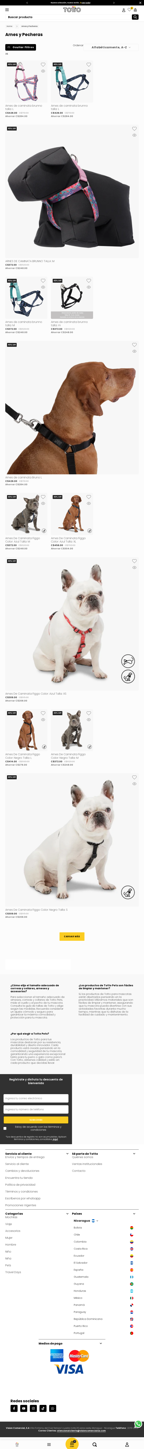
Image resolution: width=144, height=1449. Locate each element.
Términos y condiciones (21, 1192)
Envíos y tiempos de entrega (24, 1157)
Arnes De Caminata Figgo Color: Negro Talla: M (68, 756)
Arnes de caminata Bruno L (23, 477)
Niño (8, 1252)
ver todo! (85, 2)
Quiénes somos (82, 1157)
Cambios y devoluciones (22, 1171)
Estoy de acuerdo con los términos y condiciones (38, 1128)
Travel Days (13, 1272)
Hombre (10, 1245)
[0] (129, 10)
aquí (55, 1139)
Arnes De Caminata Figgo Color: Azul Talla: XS (35, 693)
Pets (8, 1265)
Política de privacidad (20, 1185)
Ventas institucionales (87, 1164)
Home (9, 26)
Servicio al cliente (17, 1164)
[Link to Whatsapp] (138, 1424)
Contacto (79, 1171)
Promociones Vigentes (20, 1205)
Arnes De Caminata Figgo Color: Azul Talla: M (22, 540)
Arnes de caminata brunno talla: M (23, 323)
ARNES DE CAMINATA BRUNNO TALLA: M (29, 261)
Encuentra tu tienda (18, 1178)
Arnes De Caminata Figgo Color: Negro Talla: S (36, 909)
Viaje (8, 1224)
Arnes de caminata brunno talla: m (69, 323)
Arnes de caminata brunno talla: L (23, 107)
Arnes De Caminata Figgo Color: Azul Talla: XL (68, 540)
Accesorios (12, 1231)
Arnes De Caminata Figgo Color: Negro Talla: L (22, 756)
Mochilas (11, 1217)
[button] (43, 64)
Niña (8, 1258)
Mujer (8, 1238)
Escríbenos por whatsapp (23, 1198)
